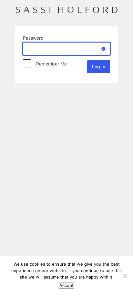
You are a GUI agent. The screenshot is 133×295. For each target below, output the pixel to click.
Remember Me (49, 63)
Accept (66, 285)
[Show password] (103, 48)
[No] (125, 275)
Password (33, 38)
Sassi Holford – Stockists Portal (67, 12)
